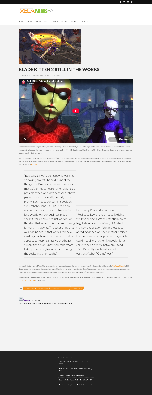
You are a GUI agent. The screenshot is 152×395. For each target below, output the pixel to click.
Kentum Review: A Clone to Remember (71, 375)
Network (83, 21)
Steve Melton (26, 75)
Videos (53, 75)
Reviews (29, 21)
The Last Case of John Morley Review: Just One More (74, 369)
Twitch (55, 21)
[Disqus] (60, 322)
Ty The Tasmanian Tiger (27, 280)
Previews (38, 21)
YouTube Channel (118, 266)
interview (34, 164)
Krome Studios (42, 288)
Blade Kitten (29, 288)
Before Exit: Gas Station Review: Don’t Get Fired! (75, 380)
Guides (46, 21)
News (21, 21)
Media (47, 75)
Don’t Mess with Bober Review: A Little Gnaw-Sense (74, 362)
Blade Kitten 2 (77, 288)
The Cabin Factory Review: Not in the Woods (73, 385)
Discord (64, 21)
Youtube (73, 21)
